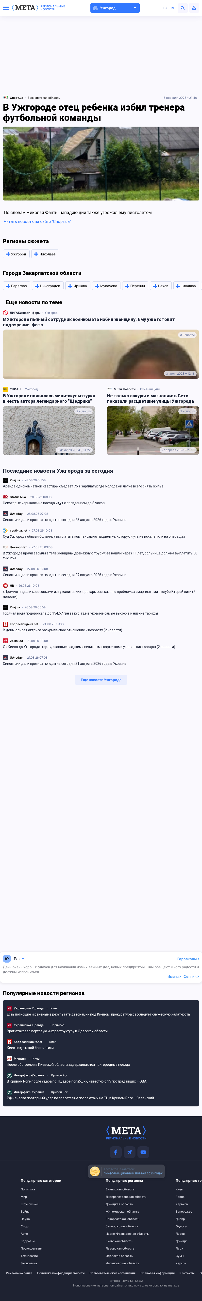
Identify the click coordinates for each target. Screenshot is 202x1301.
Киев (54, 1008)
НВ (12, 585)
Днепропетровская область (116, 1197)
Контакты (187, 1273)
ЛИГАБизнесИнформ (25, 313)
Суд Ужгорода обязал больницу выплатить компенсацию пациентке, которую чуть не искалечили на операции (94, 536)
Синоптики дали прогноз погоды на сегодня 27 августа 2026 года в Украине (65, 575)
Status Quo (18, 497)
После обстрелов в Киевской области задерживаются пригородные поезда (68, 1065)
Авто (24, 1233)
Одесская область (116, 1256)
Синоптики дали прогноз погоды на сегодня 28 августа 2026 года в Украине (65, 520)
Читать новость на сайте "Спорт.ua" (37, 221)
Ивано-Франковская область (116, 1233)
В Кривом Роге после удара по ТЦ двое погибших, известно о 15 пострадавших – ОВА (77, 1081)
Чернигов (57, 1025)
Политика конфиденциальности (60, 1273)
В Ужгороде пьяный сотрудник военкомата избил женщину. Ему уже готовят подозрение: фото (89, 322)
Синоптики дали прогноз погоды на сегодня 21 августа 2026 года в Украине (65, 664)
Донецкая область (116, 1204)
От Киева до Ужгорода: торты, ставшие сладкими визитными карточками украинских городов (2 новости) (89, 647)
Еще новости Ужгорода (101, 680)
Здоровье (28, 1241)
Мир (24, 1197)
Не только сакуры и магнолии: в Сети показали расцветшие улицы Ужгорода (150, 398)
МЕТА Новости (124, 389)
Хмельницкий (150, 389)
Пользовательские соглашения (112, 1273)
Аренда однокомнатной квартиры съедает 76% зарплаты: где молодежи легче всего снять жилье (83, 486)
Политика (28, 1189)
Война (25, 1211)
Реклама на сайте (19, 1273)
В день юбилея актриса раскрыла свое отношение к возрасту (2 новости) (62, 630)
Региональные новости (52, 8)
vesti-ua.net (18, 530)
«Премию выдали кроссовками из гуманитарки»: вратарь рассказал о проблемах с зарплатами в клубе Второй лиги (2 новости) (99, 594)
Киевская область (116, 1241)
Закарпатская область (44, 98)
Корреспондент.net (24, 624)
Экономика (29, 1263)
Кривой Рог (59, 1075)
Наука (25, 1219)
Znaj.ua (15, 480)
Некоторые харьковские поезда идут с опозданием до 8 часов (54, 503)
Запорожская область (116, 1226)
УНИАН (15, 389)
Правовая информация (157, 1273)
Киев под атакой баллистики (30, 1048)
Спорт (25, 1226)
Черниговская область (116, 1263)
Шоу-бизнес (30, 1204)
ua (165, 8)
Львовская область (116, 1248)
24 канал (16, 641)
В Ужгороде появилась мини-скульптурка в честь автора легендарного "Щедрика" (49, 398)
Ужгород (51, 313)
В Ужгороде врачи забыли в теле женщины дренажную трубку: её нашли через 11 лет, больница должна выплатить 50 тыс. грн (100, 555)
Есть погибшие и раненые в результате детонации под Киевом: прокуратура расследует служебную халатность (98, 1014)
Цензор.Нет (18, 547)
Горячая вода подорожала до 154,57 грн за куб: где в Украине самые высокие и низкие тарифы (80, 613)
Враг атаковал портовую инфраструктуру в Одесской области (57, 1031)
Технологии (29, 1256)
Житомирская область (116, 1211)
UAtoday (16, 514)
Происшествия (31, 1248)
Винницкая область (116, 1189)
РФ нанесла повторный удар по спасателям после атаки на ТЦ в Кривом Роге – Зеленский (80, 1098)
